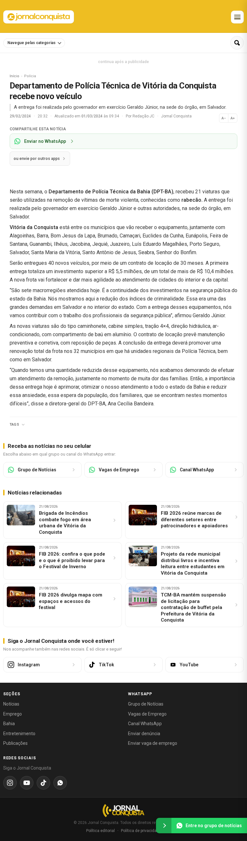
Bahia (9, 723)
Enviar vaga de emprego (152, 743)
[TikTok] (43, 783)
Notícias (11, 704)
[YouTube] (26, 783)
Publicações (15, 743)
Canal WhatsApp (145, 723)
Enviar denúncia (144, 733)
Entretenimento (19, 733)
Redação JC (144, 116)
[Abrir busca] (237, 42)
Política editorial (100, 830)
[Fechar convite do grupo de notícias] (163, 825)
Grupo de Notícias (145, 704)
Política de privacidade (141, 830)
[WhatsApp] (60, 783)
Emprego (12, 713)
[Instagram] (10, 783)
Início (14, 76)
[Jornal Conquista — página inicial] (123, 810)
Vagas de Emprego (147, 713)
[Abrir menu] (237, 17)
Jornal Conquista (176, 116)
